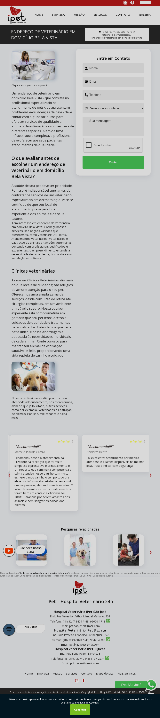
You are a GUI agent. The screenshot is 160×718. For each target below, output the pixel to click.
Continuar (80, 709)
